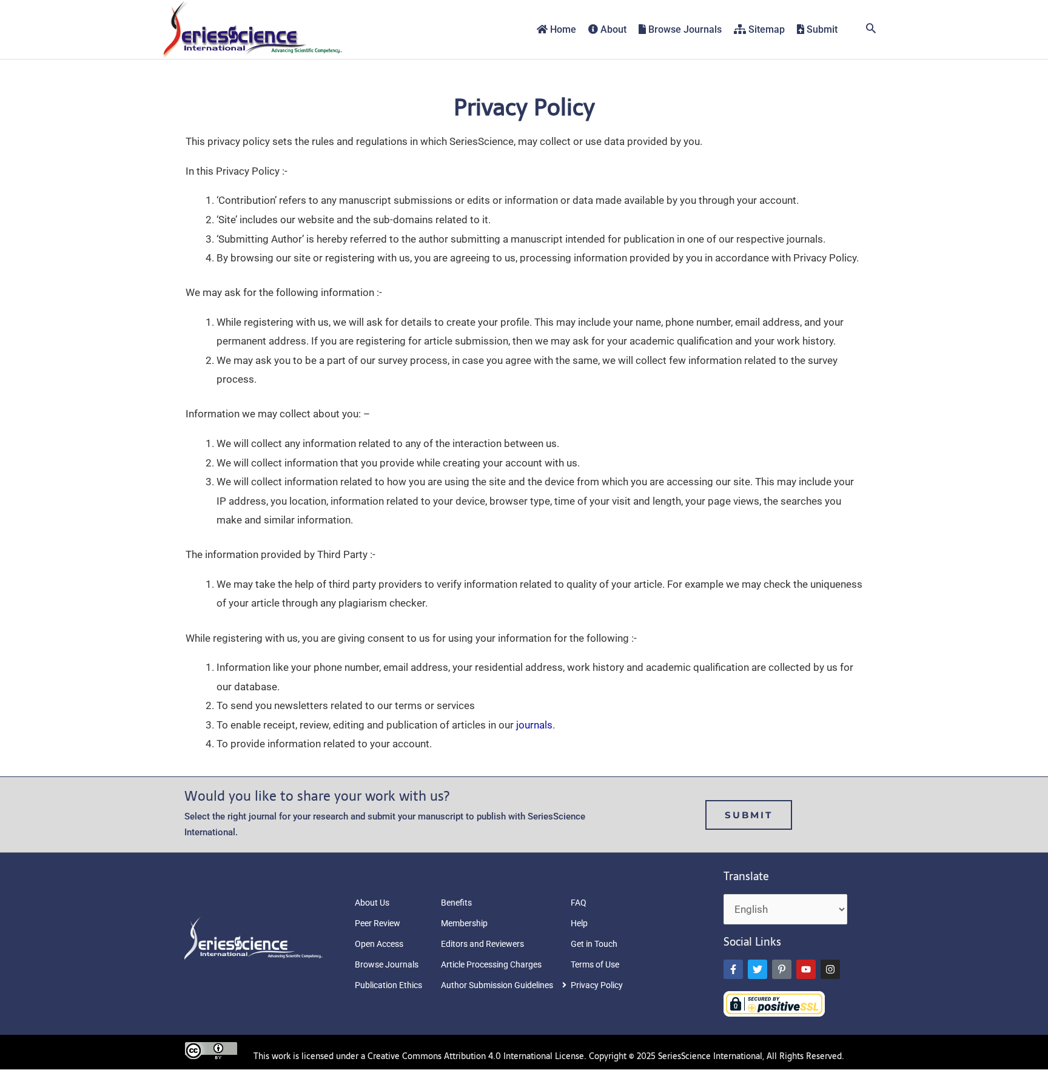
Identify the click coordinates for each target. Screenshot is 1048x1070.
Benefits (456, 902)
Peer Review (377, 923)
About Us (372, 902)
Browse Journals (386, 964)
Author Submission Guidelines (497, 985)
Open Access (379, 944)
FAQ (578, 902)
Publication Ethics (388, 985)
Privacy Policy (597, 985)
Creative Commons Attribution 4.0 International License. (477, 1056)
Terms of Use (595, 964)
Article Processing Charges (491, 964)
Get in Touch (594, 944)
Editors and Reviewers (482, 944)
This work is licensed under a (311, 1056)
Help (579, 923)
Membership (464, 923)
